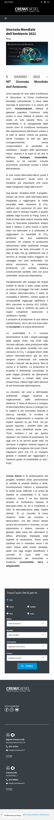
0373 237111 (13, 746)
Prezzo (9, 653)
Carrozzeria (11, 642)
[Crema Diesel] (27, 10)
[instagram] (45, 2)
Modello (10, 630)
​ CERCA (28, 666)
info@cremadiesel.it (16, 750)
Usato (32, 614)
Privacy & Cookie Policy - (32, 815)
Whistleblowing (44, 815)
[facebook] (41, 2)
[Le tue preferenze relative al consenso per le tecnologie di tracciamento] (12, 815)
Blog (8, 38)
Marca (9, 619)
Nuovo (11, 607)
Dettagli (9, 756)
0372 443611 (13, 779)
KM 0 (11, 614)
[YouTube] (48, 2)
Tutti (11, 600)
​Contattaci (9, 2)
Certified (33, 607)
